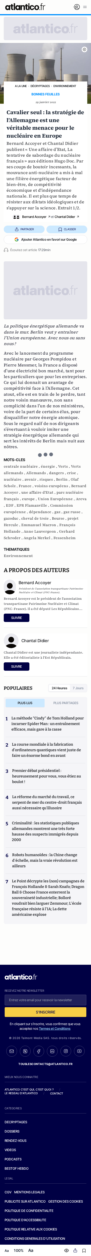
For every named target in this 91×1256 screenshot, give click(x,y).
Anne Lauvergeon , (41, 531)
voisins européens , (53, 486)
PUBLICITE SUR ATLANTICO (25, 1201)
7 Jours (78, 688)
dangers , (58, 473)
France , (27, 486)
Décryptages (40, 86)
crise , (72, 473)
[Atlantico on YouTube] (79, 1051)
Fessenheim (64, 538)
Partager (27, 229)
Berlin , (63, 479)
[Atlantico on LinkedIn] (52, 1051)
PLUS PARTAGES (65, 703)
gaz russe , (73, 512)
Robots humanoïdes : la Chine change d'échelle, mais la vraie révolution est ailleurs (44, 860)
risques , (47, 479)
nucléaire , (14, 479)
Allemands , (37, 473)
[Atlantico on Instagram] (65, 1051)
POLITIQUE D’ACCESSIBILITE (25, 1220)
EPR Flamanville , (33, 505)
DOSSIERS (12, 1131)
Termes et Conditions (54, 1028)
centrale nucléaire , (22, 466)
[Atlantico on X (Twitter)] (25, 1051)
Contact (56, 1093)
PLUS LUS (25, 703)
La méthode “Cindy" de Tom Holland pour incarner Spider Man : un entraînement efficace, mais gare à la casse (47, 724)
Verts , (64, 466)
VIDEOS (10, 1150)
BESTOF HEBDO (16, 1168)
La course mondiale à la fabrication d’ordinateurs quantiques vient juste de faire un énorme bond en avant (46, 750)
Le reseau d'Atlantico (21, 1093)
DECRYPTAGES (16, 1122)
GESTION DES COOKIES (65, 1201)
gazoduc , (12, 518)
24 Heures (59, 688)
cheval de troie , (36, 518)
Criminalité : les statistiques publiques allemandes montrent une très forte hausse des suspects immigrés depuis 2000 (45, 831)
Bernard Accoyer (34, 217)
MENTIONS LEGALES (29, 1192)
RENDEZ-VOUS (15, 1141)
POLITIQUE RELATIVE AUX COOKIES (31, 1229)
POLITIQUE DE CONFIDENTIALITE (29, 1211)
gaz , (58, 512)
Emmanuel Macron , (40, 525)
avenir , (31, 479)
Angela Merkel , (38, 538)
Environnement (64, 86)
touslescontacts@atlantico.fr (45, 1064)
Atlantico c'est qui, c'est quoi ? (29, 1089)
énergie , (49, 466)
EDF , (11, 505)
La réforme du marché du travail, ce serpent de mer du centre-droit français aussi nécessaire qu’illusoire (47, 802)
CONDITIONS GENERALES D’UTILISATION (35, 1238)
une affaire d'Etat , (38, 492)
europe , (30, 499)
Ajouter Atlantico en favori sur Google (49, 239)
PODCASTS (13, 1159)
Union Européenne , (57, 499)
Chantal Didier (65, 217)
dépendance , (41, 512)
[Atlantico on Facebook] (38, 1051)
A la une (21, 86)
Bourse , (59, 518)
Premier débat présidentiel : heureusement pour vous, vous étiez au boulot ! (46, 776)
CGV (8, 1192)
